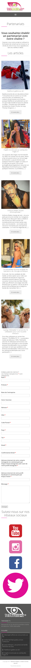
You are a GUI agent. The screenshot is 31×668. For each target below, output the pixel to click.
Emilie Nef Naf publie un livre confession (12, 641)
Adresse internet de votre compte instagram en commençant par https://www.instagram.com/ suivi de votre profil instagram (14, 462)
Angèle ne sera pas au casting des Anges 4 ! (14, 654)
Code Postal (6, 422)
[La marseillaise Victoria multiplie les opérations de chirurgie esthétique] (15, 253)
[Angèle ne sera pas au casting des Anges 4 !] (15, 134)
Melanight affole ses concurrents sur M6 (15, 636)
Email (3, 445)
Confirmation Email (8, 453)
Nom (3, 377)
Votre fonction (6, 400)
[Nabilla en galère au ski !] (15, 75)
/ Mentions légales (14, 661)
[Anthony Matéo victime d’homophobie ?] (15, 194)
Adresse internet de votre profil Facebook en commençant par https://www (12, 474)
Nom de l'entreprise (8, 392)
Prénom (4, 385)
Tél (3, 438)
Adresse (4, 407)
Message (5, 484)
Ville (3, 415)
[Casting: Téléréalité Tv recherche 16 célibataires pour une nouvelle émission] (15, 314)
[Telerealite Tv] (15, 6)
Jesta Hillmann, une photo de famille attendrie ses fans (15, 645)
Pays (3, 430)
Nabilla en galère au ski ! (12, 650)
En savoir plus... (15, 112)
